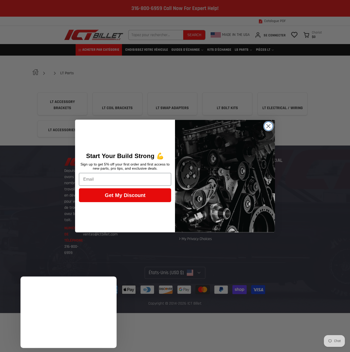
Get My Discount (125, 195)
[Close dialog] (268, 126)
